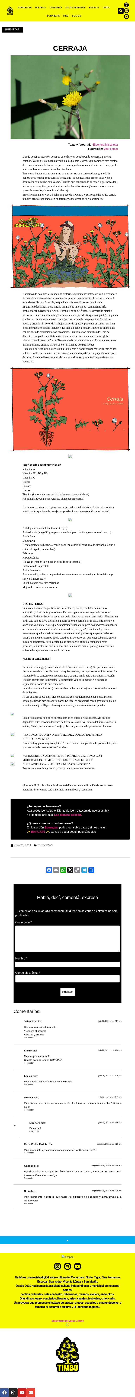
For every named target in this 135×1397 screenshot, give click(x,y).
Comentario (23, 922)
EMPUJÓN (38, 831)
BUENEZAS (53, 15)
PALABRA (40, 7)
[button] (121, 11)
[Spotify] (126, 10)
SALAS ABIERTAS (75, 7)
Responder (29, 1037)
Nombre (21, 958)
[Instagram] (126, 4)
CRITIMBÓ (56, 7)
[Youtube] (126, 16)
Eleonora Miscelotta (105, 144)
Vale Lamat (111, 148)
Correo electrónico (27, 972)
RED (65, 15)
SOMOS (76, 15)
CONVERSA (25, 7)
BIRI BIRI (94, 7)
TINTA (106, 7)
